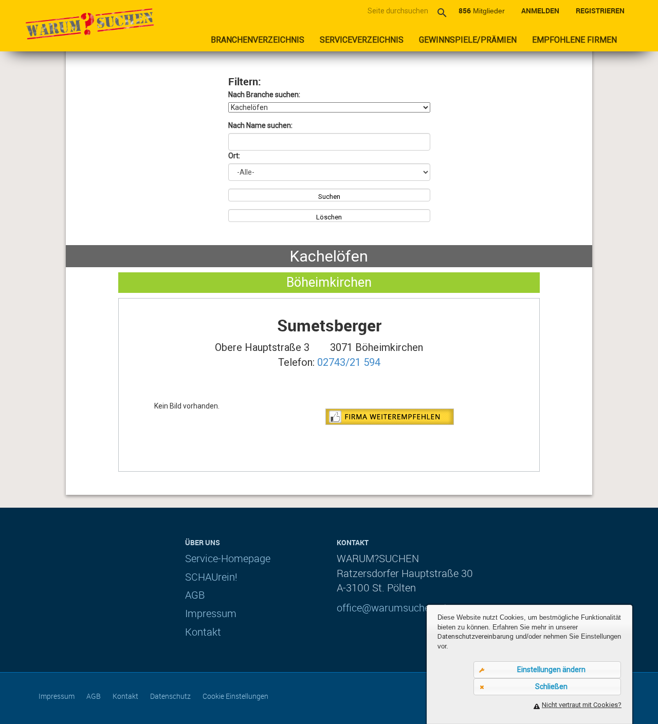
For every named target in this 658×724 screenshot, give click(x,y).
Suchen (329, 196)
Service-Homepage (227, 558)
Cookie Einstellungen (235, 696)
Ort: (234, 156)
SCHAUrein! (211, 577)
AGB (195, 595)
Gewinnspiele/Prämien (468, 40)
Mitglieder (482, 10)
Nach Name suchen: (260, 125)
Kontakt (203, 632)
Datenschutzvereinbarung (475, 636)
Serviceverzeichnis (362, 40)
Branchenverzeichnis (257, 40)
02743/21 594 (348, 362)
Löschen (329, 217)
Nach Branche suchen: (264, 94)
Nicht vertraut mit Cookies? (582, 705)
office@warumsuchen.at (392, 608)
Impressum (210, 613)
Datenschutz (170, 696)
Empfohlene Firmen (574, 40)
